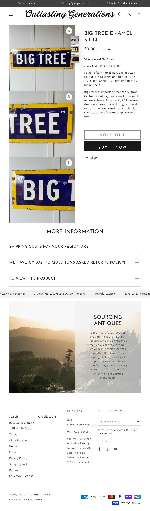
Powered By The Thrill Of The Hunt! (26, 499)
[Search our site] (120, 14)
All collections (47, 416)
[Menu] (11, 14)
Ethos (13, 452)
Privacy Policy (18, 458)
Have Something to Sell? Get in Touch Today (21, 428)
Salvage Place (24, 494)
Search (13, 416)
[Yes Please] (139, 421)
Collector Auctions (21, 476)
